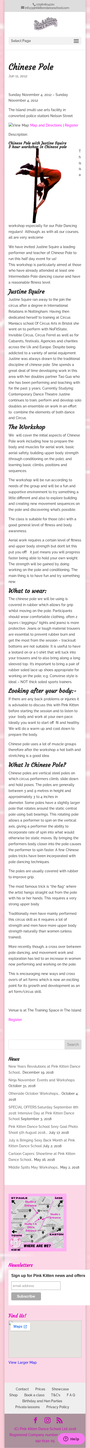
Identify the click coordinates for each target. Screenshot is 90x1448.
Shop (13, 1395)
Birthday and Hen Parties (42, 1401)
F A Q (71, 1395)
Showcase (60, 1389)
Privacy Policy (57, 1407)
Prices (40, 1389)
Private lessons (27, 1407)
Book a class (34, 1395)
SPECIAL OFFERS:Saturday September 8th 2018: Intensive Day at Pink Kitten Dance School (43, 1113)
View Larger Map (22, 1362)
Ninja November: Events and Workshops (41, 1080)
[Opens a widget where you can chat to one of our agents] (71, 1439)
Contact (22, 1389)
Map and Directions (46, 125)
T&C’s (55, 1395)
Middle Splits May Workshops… (33, 1167)
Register (71, 125)
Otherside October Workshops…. (34, 1094)
